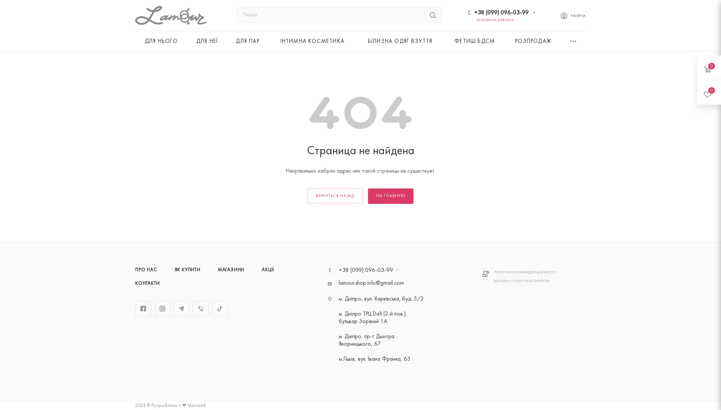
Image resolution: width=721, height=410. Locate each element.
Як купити (188, 270)
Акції (268, 270)
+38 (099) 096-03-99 (501, 13)
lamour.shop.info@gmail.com (371, 283)
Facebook (143, 309)
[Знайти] (433, 15)
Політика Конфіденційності (525, 272)
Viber (201, 309)
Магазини (231, 270)
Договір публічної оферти (522, 281)
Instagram (162, 309)
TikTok (220, 309)
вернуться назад (335, 196)
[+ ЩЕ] (574, 41)
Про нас (146, 270)
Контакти (147, 283)
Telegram (181, 309)
